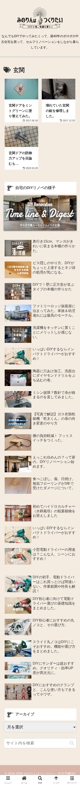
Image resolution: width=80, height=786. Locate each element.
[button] (72, 743)
